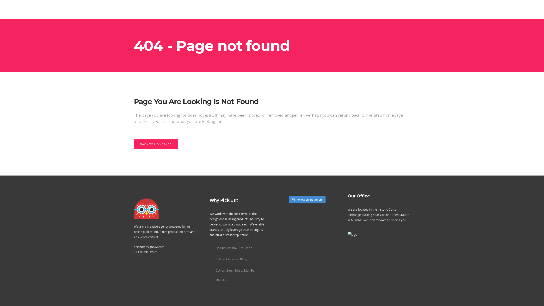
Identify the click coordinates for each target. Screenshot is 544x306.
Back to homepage (156, 144)
